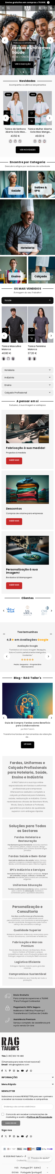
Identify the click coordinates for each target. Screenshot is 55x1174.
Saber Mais (14, 460)
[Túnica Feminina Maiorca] (40, 324)
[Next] (50, 40)
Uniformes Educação (27, 885)
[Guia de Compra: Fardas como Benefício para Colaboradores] (27, 700)
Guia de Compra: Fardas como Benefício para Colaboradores (27, 724)
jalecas (22, 847)
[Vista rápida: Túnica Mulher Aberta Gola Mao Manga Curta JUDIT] (31, 121)
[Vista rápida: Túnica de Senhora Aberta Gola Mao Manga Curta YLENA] (7, 121)
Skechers (36, 950)
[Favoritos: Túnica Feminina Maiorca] (31, 331)
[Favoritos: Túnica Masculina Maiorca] (5, 331)
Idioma (15, 1172)
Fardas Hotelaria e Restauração (27, 839)
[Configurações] (39, 8)
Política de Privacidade (39, 1117)
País (16, 1167)
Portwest (31, 952)
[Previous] (5, 40)
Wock (43, 950)
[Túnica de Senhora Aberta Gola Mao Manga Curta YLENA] (15, 108)
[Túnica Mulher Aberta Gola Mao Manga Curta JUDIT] (40, 108)
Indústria (9, 377)
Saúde (8, 300)
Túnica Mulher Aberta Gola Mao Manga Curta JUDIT (40, 131)
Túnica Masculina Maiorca (11, 348)
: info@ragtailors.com (18, 1064)
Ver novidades (27, 149)
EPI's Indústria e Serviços (27, 870)
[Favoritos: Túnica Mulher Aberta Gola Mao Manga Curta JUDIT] (31, 113)
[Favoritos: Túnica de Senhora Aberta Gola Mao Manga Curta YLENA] (7, 113)
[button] (50, 8)
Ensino (8, 385)
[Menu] (3, 8)
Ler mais (27, 744)
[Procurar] (8, 8)
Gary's (15, 952)
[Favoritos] (45, 8)
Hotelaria (10, 370)
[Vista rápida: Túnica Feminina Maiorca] (31, 338)
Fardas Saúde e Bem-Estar (27, 856)
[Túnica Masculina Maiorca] (14, 324)
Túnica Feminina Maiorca (37, 348)
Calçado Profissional (16, 392)
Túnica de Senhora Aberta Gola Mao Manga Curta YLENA (15, 131)
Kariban (22, 952)
